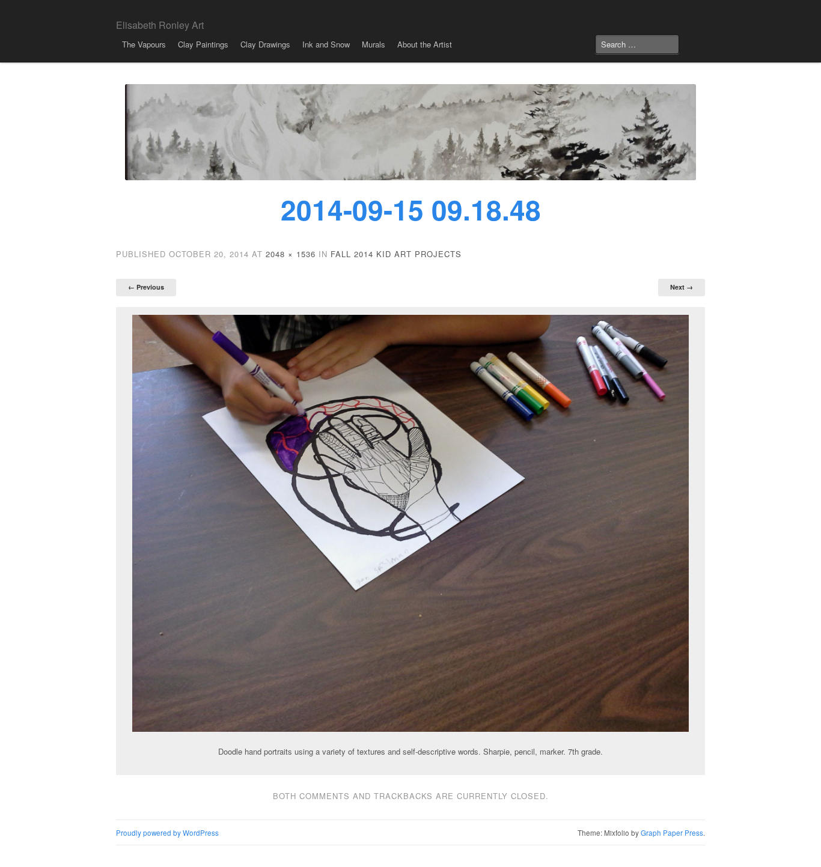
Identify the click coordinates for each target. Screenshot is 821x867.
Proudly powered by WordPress (167, 833)
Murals (373, 44)
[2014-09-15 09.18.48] (410, 523)
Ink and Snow (326, 44)
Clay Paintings (203, 44)
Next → (681, 286)
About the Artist (424, 44)
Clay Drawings (265, 44)
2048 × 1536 (291, 254)
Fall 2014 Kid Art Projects (396, 254)
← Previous (146, 286)
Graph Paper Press (672, 833)
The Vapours (144, 44)
